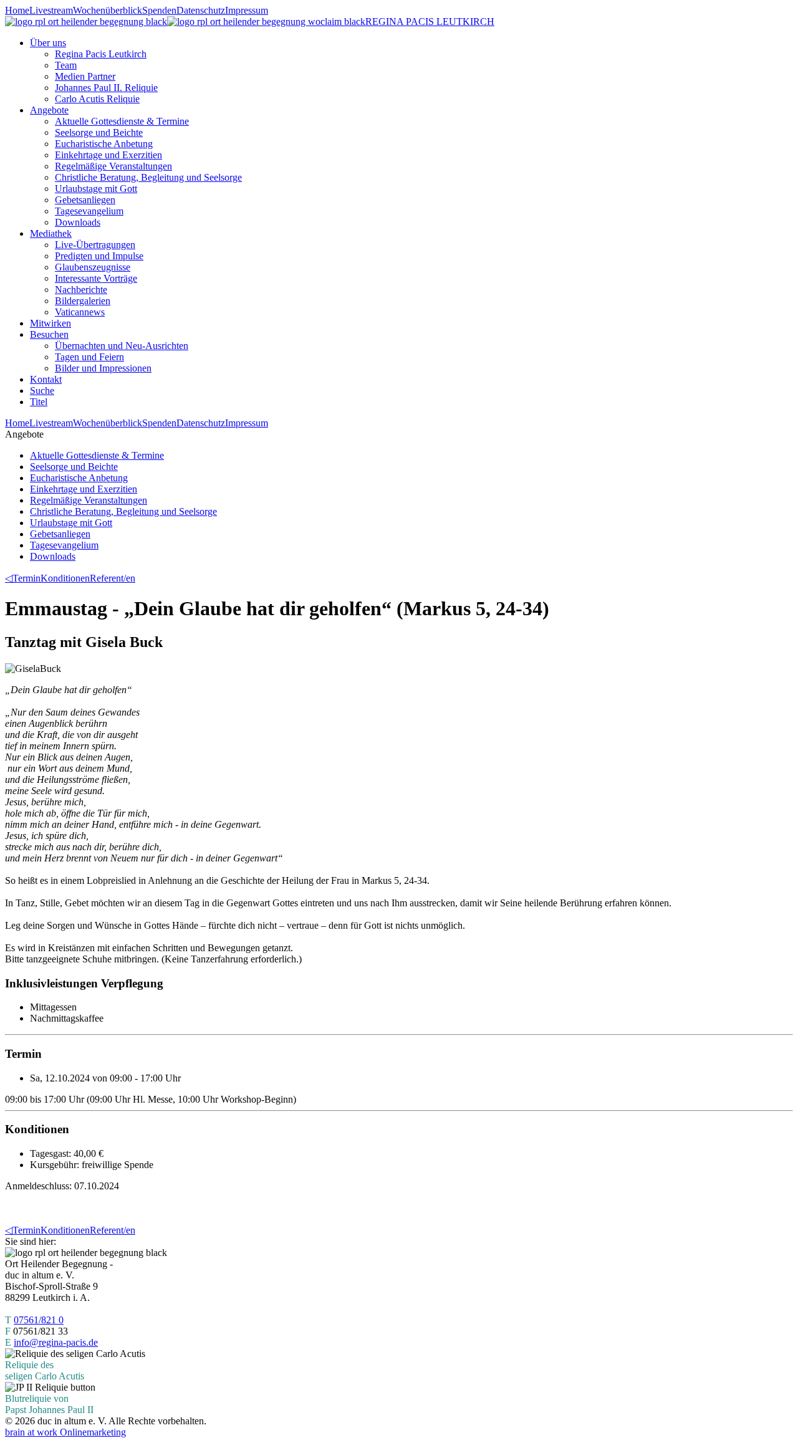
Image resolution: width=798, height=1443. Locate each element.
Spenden (159, 10)
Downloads (77, 222)
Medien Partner (85, 76)
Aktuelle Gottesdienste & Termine (122, 121)
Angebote (49, 110)
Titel (38, 401)
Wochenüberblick (107, 10)
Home (17, 10)
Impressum (246, 10)
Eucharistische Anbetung (104, 143)
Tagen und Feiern (89, 357)
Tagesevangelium (89, 211)
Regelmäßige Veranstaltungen (113, 166)
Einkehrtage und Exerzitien (108, 155)
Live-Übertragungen (95, 244)
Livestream (51, 10)
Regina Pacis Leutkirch (101, 54)
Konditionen (65, 578)
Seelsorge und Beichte (99, 132)
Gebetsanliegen (85, 199)
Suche (42, 390)
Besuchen (49, 334)
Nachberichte (81, 289)
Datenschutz (200, 10)
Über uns (48, 42)
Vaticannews (80, 312)
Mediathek (51, 233)
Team (66, 65)
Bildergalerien (82, 300)
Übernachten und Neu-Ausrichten (121, 345)
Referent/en (112, 578)
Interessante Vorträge (96, 278)
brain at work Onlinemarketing (65, 1432)
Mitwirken (50, 323)
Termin (26, 578)
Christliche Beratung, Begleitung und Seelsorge (148, 177)
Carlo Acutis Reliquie (97, 98)
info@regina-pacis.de (56, 1342)
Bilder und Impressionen (103, 368)
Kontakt (46, 379)
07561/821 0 (39, 1320)
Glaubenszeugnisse (92, 267)
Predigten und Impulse (99, 256)
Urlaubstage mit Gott (96, 188)
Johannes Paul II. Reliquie (106, 87)
